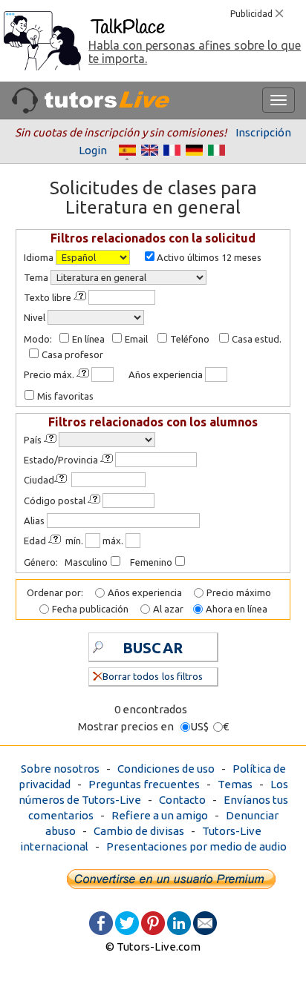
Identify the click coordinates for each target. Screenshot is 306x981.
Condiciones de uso (166, 768)
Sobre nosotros (60, 768)
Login (93, 150)
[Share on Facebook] (101, 922)
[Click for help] (51, 438)
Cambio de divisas (139, 831)
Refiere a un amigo (159, 815)
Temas (235, 784)
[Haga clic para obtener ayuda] (81, 296)
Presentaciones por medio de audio (196, 846)
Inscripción (263, 132)
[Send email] (205, 922)
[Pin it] (153, 922)
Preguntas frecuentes (144, 784)
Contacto (182, 799)
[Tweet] (127, 922)
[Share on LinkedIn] (179, 922)
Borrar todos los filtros (152, 676)
